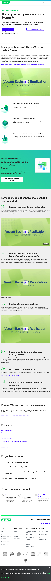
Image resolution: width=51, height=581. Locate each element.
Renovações (16, 536)
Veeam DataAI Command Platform (31, 532)
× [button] (49, 567)
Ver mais (3, 447)
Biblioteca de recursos (43, 536)
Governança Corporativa (6, 536)
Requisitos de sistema (7, 438)
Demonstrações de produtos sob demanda (43, 543)
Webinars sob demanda (43, 539)
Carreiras (3, 534)
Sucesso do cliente (17, 534)
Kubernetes (28, 544)
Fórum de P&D (16, 546)
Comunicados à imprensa (6, 540)
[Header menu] (47, 2)
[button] (25, 578)
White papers (41, 537)
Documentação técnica (18, 533)
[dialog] (25, 573)
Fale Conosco (3, 538)
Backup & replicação (30, 546)
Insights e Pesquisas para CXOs (44, 532)
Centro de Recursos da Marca (5, 542)
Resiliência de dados (30, 534)
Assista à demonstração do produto (36, 64)
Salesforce (28, 543)
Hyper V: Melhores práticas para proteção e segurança (14, 441)
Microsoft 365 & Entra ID (31, 541)
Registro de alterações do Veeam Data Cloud (19, 540)
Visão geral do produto (7, 64)
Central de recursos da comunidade (18, 543)
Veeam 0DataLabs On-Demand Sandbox (10, 375)
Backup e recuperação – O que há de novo (11, 436)
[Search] (44, 2)
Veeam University (17, 538)
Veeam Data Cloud (30, 537)
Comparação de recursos (20, 64)
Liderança (3, 533)
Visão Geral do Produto (7, 430)
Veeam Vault (28, 539)
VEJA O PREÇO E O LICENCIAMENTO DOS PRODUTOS (15, 415)
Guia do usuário (5, 433)
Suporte (15, 531)
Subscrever (44, 523)
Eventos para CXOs (43, 534)
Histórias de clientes (43, 541)
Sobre (2, 531)
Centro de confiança (5, 544)
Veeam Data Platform (30, 536)
